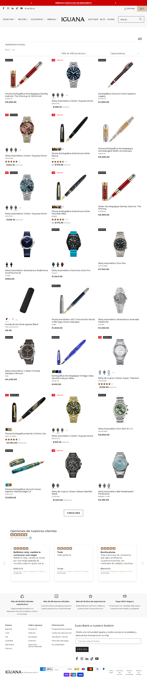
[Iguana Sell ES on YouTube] (21, 8)
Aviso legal (111, 671)
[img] (75, 534)
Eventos (32, 640)
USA (7, 633)
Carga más (73, 513)
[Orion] (10, 484)
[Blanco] (109, 372)
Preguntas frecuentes (62, 629)
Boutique (32, 637)
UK (6, 637)
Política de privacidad (129, 672)
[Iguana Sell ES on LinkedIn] (12, 8)
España (8, 629)
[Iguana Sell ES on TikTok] (17, 8)
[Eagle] (7, 484)
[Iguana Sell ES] (73, 19)
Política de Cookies (138, 672)
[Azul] (53, 95)
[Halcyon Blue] (60, 371)
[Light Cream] (10, 319)
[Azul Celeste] (109, 486)
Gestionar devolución (62, 633)
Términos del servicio (119, 672)
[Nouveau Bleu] (60, 149)
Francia (8, 648)
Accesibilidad (58, 644)
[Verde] (58, 95)
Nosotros (32, 629)
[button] (9, 19)
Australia (9, 640)
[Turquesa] (100, 372)
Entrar (131, 8)
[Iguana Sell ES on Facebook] (3, 8)
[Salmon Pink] (13, 319)
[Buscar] (140, 19)
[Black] (7, 319)
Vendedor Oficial (60, 637)
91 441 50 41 (30, 8)
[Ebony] (53, 149)
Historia (31, 633)
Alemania (9, 644)
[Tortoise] (56, 149)
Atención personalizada (35, 645)
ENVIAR (82, 649)
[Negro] (11, 265)
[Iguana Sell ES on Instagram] (8, 8)
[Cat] (10, 429)
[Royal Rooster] (7, 429)
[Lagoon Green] (53, 371)
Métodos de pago (60, 640)
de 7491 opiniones (19, 538)
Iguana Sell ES (33, 672)
